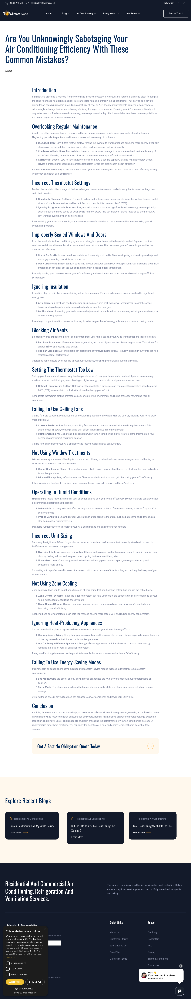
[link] (11, 13)
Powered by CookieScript (25, 993)
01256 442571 (16, 3)
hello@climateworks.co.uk (43, 3)
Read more (11, 957)
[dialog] (25, 961)
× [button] (44, 929)
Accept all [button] (15, 982)
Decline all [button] (35, 982)
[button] (49, 13)
